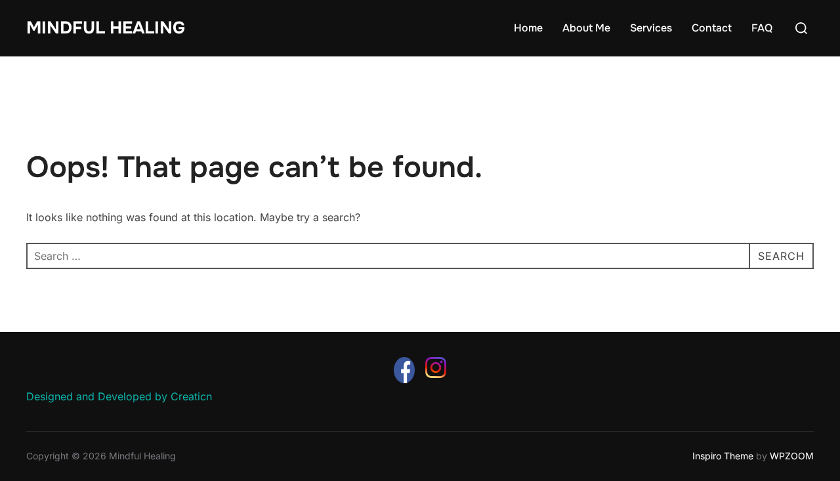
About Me (586, 28)
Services (651, 28)
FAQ (761, 28)
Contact (712, 28)
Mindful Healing (105, 28)
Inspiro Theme (722, 455)
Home (528, 28)
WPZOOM (792, 455)
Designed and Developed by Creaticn (119, 396)
